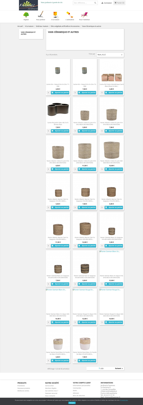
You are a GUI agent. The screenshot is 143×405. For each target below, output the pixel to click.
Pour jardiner (40, 20)
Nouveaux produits (24, 388)
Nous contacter (50, 396)
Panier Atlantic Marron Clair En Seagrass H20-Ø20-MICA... (85, 238)
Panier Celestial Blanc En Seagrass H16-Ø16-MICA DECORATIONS (58, 277)
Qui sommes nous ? (51, 391)
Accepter (72, 403)
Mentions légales (50, 388)
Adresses (76, 393)
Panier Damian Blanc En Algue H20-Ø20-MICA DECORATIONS (58, 315)
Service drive (49, 386)
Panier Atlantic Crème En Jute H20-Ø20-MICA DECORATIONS (111, 162)
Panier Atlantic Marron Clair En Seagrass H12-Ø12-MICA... (58, 200)
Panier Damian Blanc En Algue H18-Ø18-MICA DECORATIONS (111, 277)
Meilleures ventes (23, 391)
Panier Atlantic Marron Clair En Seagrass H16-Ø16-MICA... (112, 200)
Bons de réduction (79, 396)
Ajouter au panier (60, 92)
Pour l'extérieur (84, 20)
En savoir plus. (124, 400)
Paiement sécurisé (51, 393)
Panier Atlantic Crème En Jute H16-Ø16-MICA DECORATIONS (58, 162)
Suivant (119, 368)
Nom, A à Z (110, 55)
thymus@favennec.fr (112, 397)
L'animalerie (70, 20)
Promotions (21, 386)
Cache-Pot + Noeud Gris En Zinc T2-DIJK (84, 85)
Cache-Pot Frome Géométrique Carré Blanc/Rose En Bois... (112, 85)
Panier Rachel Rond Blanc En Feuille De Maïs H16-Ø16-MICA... (85, 353)
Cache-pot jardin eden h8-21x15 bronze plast (57, 123)
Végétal (26, 20)
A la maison (55, 20)
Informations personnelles (81, 385)
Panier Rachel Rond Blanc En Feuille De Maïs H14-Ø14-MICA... (58, 353)
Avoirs (75, 390)
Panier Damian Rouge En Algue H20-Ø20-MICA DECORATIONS (112, 315)
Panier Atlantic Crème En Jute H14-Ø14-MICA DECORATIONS (111, 123)
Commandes (77, 388)
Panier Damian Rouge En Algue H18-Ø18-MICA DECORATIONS (85, 315)
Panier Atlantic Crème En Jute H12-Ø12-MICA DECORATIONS (85, 123)
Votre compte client (82, 383)
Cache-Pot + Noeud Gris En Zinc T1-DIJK (57, 85)
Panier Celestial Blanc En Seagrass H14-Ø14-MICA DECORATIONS (111, 238)
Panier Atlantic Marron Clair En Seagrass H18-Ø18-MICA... (58, 238)
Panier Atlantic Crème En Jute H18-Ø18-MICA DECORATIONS (85, 162)
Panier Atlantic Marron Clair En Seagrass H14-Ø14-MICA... (85, 200)
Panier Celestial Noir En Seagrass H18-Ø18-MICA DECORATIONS (85, 277)
